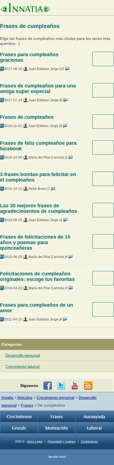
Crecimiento (19, 417)
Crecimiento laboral (23, 366)
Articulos (24, 397)
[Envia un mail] (88, 385)
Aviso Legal (34, 441)
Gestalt (19, 428)
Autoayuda (94, 417)
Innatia (7, 397)
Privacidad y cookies (62, 441)
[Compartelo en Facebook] (47, 385)
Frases (27, 405)
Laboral (94, 428)
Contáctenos (89, 441)
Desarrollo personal (23, 355)
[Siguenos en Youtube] (75, 386)
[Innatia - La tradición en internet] (25, 8)
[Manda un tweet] (61, 385)
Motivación (56, 428)
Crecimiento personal (55, 397)
